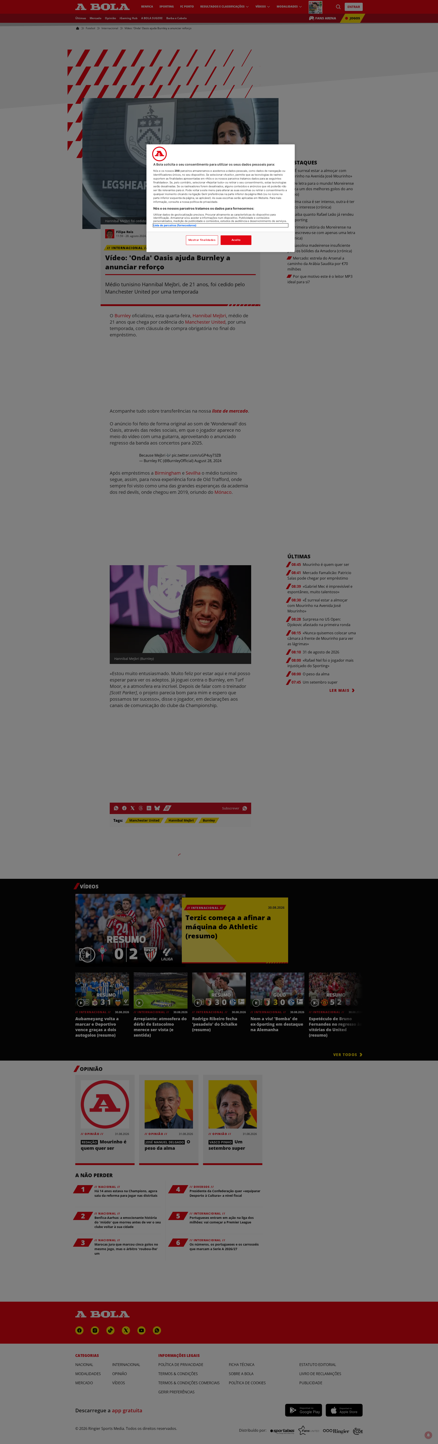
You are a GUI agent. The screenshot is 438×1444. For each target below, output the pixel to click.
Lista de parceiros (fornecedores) (174, 225)
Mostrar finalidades (202, 240)
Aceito (236, 240)
